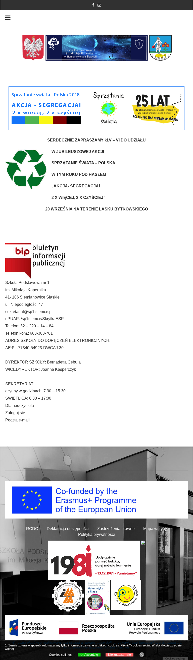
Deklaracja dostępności (68, 529)
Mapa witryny (155, 529)
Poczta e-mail (17, 420)
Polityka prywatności (96, 534)
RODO (32, 529)
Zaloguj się (15, 413)
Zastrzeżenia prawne (116, 529)
